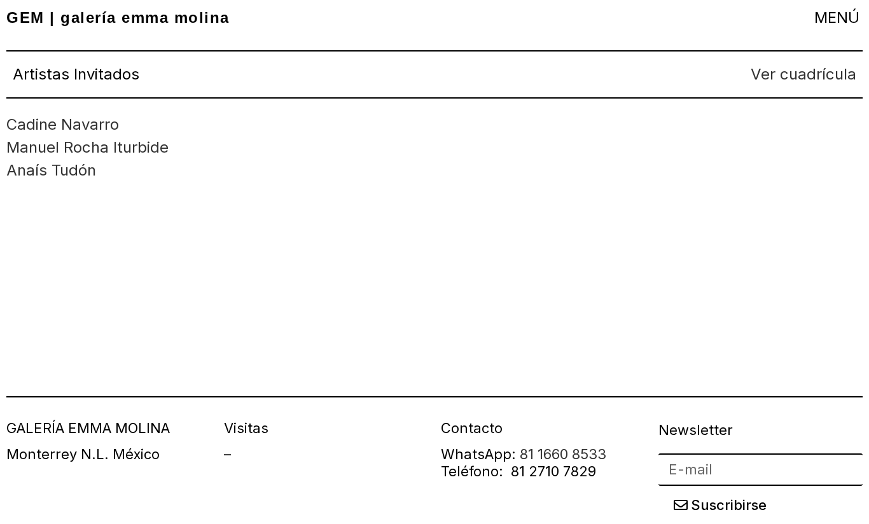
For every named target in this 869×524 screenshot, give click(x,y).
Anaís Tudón (51, 170)
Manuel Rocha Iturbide (87, 147)
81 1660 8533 (563, 454)
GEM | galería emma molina (118, 17)
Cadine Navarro (62, 124)
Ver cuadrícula (803, 74)
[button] (836, 17)
